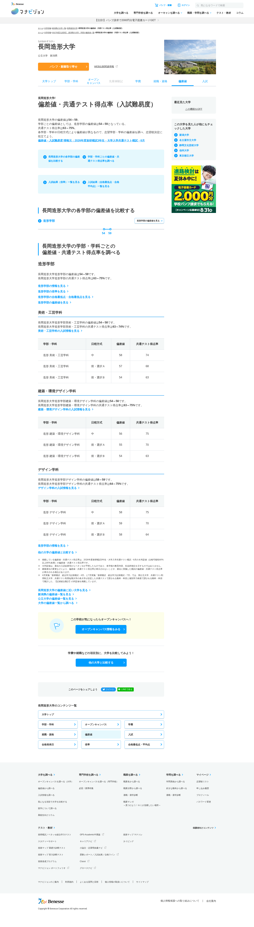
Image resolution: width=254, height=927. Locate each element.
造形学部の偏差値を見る (148, 220)
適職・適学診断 (130, 795)
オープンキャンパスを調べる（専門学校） (98, 781)
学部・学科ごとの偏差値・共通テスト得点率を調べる (103, 158)
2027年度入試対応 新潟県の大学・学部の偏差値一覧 (73, 33)
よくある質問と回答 (89, 882)
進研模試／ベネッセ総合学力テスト (54, 834)
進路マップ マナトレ (132, 834)
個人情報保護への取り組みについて (180, 900)
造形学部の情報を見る (52, 285)
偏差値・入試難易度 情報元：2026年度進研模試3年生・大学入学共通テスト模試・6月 (91, 140)
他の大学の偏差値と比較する (56, 552)
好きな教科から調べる (176, 788)
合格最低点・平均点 (139, 744)
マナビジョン (27, 11)
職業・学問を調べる (198, 12)
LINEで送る (126, 689)
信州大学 (184, 150)
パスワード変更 (203, 802)
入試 (130, 734)
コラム (239, 12)
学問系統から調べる (175, 781)
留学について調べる (47, 808)
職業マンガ (142, 804)
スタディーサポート (47, 841)
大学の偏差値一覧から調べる (56, 602)
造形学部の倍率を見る (52, 291)
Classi (83, 861)
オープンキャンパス (96, 724)
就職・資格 (48, 734)
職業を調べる (130, 774)
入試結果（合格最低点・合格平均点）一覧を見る (103, 184)
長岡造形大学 (72, 28)
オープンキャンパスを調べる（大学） (55, 781)
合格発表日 (48, 744)
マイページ (202, 774)
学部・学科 (48, 724)
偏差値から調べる (46, 788)
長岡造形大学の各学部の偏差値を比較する (64, 158)
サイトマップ (142, 882)
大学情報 (47, 28)
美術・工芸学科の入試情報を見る (58, 330)
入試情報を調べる (46, 795)
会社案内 (211, 901)
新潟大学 (184, 135)
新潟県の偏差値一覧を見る (54, 594)
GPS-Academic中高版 (90, 834)
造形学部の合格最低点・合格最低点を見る (64, 296)
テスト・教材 (224, 12)
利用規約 (69, 882)
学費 (130, 724)
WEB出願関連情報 (104, 66)
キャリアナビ (86, 841)
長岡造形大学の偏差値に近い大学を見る (63, 590)
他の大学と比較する (101, 662)
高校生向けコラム (46, 815)
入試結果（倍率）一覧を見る (64, 182)
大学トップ (48, 714)
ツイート (110, 689)
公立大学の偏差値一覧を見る (56, 598)
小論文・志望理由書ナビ (91, 848)
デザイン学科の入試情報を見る (57, 487)
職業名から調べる (131, 781)
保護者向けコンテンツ (203, 828)
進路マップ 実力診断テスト (50, 854)
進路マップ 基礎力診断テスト (51, 848)
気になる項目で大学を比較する (52, 802)
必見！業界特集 (86, 788)
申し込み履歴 (202, 788)
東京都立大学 (186, 155)
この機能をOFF (193, 109)
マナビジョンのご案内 (48, 882)
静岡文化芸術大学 (189, 145)
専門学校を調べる (143, 12)
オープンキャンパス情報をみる (101, 629)
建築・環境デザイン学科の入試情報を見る (64, 409)
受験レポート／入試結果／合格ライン (97, 854)
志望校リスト (202, 781)
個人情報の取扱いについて (117, 882)
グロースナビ (86, 868)
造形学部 (49, 220)
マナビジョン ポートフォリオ (51, 868)
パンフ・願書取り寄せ (63, 66)
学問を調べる (173, 774)
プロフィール (202, 795)
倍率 (87, 744)
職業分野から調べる (132, 788)
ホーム (40, 28)
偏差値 (88, 734)
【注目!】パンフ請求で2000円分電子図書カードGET (125, 20)
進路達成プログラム (47, 861)
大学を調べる (121, 12)
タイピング (128, 841)
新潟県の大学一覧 (59, 28)
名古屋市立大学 (187, 140)
